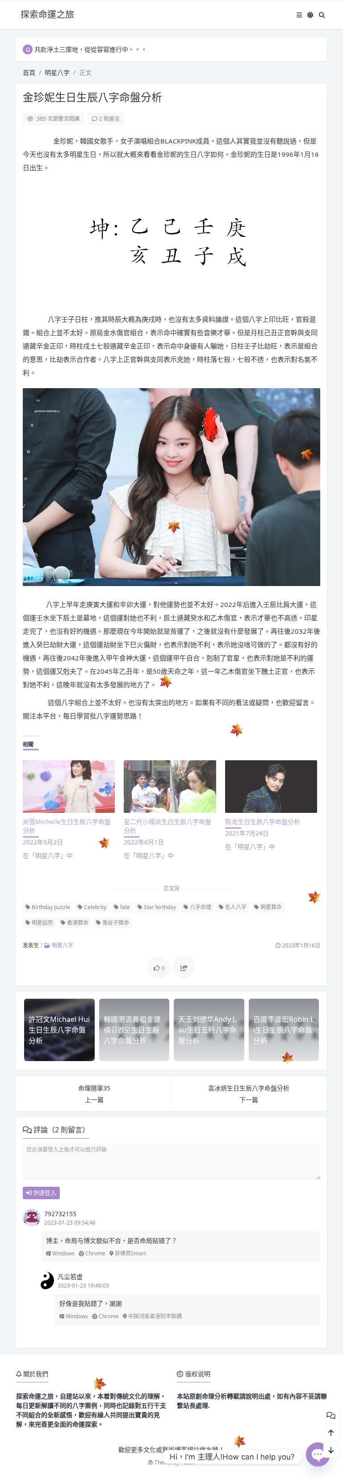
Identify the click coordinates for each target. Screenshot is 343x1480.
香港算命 (77, 923)
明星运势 (41, 923)
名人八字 (235, 907)
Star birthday (159, 907)
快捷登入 (44, 1193)
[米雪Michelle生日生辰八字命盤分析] (69, 786)
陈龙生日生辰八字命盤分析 (262, 821)
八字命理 (199, 907)
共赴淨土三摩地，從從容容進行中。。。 (90, 49)
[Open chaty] (318, 1457)
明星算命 (270, 907)
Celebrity (94, 907)
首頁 (29, 72)
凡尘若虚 (70, 1276)
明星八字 (57, 72)
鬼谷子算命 (115, 923)
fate (124, 907)
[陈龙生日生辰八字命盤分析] (271, 786)
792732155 (60, 1213)
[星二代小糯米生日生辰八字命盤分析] (170, 786)
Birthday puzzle (50, 907)
